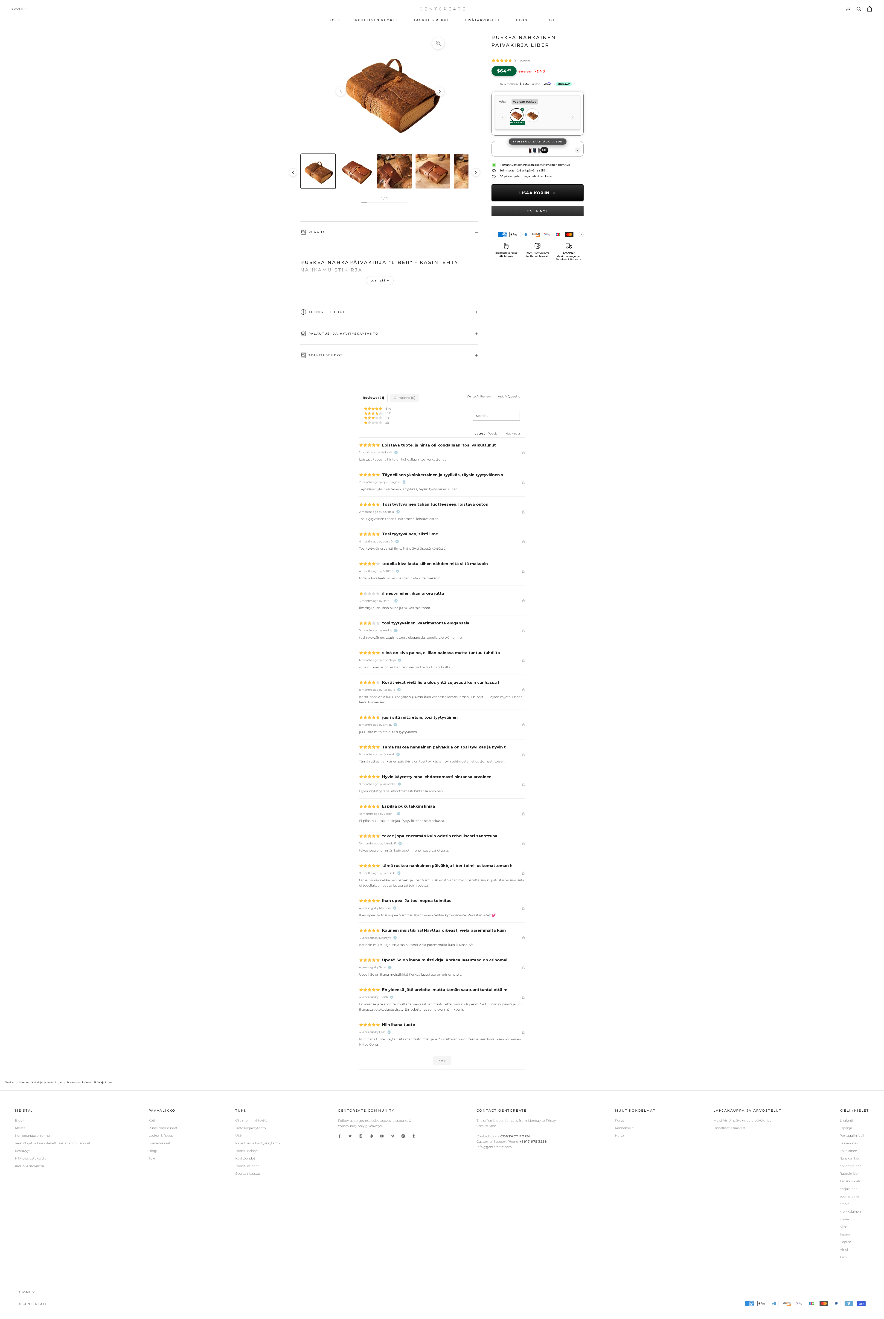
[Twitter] (350, 1136)
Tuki (151, 1158)
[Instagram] (360, 1136)
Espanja (846, 1128)
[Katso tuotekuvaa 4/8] (433, 171)
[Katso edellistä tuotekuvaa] (340, 91)
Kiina (844, 1227)
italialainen (848, 1151)
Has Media (513, 433)
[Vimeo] (392, 1136)
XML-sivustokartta (29, 1166)
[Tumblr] (413, 1136)
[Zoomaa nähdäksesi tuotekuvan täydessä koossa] (438, 43)
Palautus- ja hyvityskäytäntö (343, 333)
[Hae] (859, 8)
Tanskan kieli (850, 1181)
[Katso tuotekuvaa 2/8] (356, 171)
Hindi (844, 1249)
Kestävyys (22, 1151)
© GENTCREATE (32, 1304)
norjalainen (849, 1189)
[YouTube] (382, 1136)
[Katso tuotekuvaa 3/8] (394, 171)
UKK (238, 1135)
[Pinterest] (371, 1136)
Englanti (846, 1120)
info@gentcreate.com (494, 1147)
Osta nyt (537, 211)
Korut (619, 1120)
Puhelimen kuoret (162, 1128)
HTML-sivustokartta (30, 1158)
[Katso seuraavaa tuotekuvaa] (439, 91)
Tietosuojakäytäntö (250, 1128)
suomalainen (850, 1196)
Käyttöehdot (245, 1158)
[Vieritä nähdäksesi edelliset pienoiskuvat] (293, 172)
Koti (151, 1120)
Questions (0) (404, 398)
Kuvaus (316, 232)
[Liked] (523, 452)
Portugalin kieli (852, 1135)
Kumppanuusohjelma (32, 1135)
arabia (844, 1204)
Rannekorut (624, 1128)
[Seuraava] (572, 116)
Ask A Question (510, 396)
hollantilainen (850, 1166)
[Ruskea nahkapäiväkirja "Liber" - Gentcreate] (390, 91)
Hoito (619, 1135)
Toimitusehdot (325, 355)
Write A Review (479, 396)
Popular (493, 433)
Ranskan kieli (850, 1158)
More (442, 1060)
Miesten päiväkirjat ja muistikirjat (40, 1082)
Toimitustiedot (247, 1166)
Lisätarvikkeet (159, 1143)
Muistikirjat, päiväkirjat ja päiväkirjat (742, 1120)
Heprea (845, 1242)
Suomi (18, 8)
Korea (844, 1219)
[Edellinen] (502, 116)
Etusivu (9, 1082)
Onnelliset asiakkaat (729, 1128)
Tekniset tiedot (326, 312)
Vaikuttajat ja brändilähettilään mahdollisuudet (52, 1143)
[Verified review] (396, 452)
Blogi (19, 1120)
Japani (845, 1234)
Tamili (844, 1257)
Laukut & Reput (160, 1135)
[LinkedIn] (403, 1136)
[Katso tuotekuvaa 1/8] (318, 171)
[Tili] (848, 8)
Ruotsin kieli (849, 1173)
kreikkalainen (850, 1211)
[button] (537, 84)
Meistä (20, 1128)
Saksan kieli (849, 1143)
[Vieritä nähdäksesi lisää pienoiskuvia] (476, 172)
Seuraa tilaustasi (248, 1173)
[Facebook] (339, 1136)
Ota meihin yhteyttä (251, 1120)
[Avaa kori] (869, 9)
